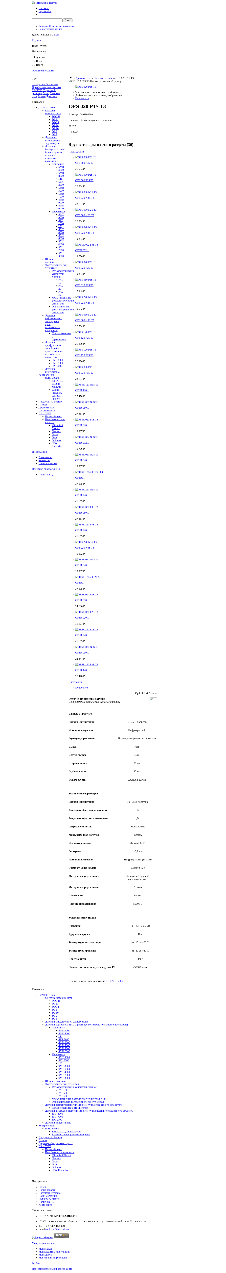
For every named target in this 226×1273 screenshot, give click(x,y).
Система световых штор (53, 112)
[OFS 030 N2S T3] (86, 192)
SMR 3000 (61, 189)
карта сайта (45, 11)
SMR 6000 (61, 207)
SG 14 (55, 125)
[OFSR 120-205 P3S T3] (89, 472)
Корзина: (56, 26)
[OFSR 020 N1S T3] (86, 559)
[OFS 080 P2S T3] (85, 174)
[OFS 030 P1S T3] (85, 367)
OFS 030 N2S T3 (84, 197)
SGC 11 (56, 116)
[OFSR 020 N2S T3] (86, 454)
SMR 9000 (61, 201)
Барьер (41, 96)
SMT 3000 (61, 254)
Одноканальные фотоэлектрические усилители (63, 309)
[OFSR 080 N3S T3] (86, 402)
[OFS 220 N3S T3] (86, 542)
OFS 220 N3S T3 (84, 547)
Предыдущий (76, 151)
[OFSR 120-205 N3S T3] (89, 577)
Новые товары (47, 1190)
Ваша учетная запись (50, 29)
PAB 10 (61, 281)
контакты (44, 8)
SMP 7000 (57, 363)
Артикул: (74, 114)
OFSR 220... (82, 495)
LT (60, 226)
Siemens (56, 431)
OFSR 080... (82, 407)
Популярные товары (50, 1192)
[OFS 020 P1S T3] (85, 86)
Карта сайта (45, 1204)
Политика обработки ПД (46, 469)
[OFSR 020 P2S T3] (86, 612)
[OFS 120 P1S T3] (85, 349)
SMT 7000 (61, 248)
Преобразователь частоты (46, 87)
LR (60, 178)
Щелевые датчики (50, 260)
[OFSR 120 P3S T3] (86, 664)
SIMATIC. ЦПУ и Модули (57, 383)
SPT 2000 (61, 222)
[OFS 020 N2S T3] (86, 227)
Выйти (36, 1263)
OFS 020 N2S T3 (84, 232)
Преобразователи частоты (59, 1152)
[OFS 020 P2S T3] (85, 262)
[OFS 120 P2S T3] (85, 332)
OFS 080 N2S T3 (84, 215)
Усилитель (52, 84)
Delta (54, 437)
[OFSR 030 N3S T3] (86, 647)
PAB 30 (61, 293)
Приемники (58, 164)
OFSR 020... (82, 425)
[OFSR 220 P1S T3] (86, 629)
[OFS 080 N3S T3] (86, 314)
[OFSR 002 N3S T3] (86, 437)
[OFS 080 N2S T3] (86, 209)
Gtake (55, 434)
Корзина (37, 40)
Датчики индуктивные (53, 370)
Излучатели (58, 211)
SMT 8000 (61, 231)
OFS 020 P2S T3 (84, 267)
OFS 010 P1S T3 (84, 285)
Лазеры (43, 404)
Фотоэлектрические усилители (56, 266)
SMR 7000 (61, 195)
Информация (39, 451)
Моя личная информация (53, 1257)
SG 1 (54, 134)
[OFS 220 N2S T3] (86, 297)
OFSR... (79, 477)
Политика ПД (46, 474)
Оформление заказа (43, 70)
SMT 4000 (61, 243)
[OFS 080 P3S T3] (85, 157)
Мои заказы (45, 1248)
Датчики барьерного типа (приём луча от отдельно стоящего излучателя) (54, 153)
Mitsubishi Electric (57, 427)
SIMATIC (37, 90)
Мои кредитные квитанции (54, 1251)
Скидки (43, 1187)
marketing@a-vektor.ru (57, 1229)
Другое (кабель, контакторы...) (47, 409)
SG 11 (55, 119)
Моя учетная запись (43, 1243)
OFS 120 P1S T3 (84, 355)
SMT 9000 (61, 216)
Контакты (44, 460)
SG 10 (55, 128)
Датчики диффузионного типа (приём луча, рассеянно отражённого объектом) (54, 349)
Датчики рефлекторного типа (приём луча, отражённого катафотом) (83, 1104)
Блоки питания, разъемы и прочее (57, 394)
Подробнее (81, 687)
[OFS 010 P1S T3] (85, 279)
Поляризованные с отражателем (70, 1107)
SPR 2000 (61, 183)
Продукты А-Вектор (50, 401)
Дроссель (51, 96)
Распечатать (82, 98)
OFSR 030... (82, 652)
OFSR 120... (82, 390)
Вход (56, 34)
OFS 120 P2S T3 (84, 337)
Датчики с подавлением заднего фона (52, 140)
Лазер (46, 93)
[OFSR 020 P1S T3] (86, 419)
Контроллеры (46, 374)
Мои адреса (45, 1254)
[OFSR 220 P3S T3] (86, 524)
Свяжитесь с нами (49, 1198)
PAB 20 (61, 287)
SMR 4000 (61, 168)
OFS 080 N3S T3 (84, 320)
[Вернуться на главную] (71, 78)
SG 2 (54, 131)
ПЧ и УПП (45, 413)
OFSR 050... (82, 600)
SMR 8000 (61, 174)
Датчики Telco (47, 107)
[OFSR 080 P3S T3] (86, 507)
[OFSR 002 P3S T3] (86, 244)
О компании (45, 457)
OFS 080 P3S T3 (84, 162)
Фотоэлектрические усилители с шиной (63, 273)
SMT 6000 (61, 237)
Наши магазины (48, 463)
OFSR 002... (82, 250)
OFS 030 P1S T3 (84, 372)
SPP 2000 (57, 366)
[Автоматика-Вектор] (44, 2)
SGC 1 (55, 122)
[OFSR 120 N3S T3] (86, 384)
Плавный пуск (53, 416)
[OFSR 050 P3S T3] (86, 594)
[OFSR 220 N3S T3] (86, 489)
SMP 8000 (57, 360)
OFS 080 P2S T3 (84, 180)
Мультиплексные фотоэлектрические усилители (63, 300)
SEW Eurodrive (57, 445)
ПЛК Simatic (52, 377)
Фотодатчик (39, 84)
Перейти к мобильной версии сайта (52, 1268)
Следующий (76, 682)
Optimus (56, 440)
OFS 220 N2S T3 (84, 302)
